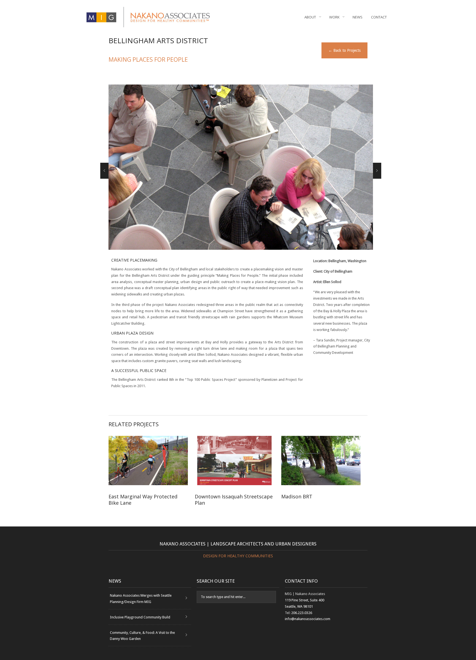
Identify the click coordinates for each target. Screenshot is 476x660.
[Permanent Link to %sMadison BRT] (321, 460)
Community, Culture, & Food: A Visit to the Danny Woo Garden (142, 636)
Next (377, 171)
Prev (104, 171)
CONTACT (379, 17)
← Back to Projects (344, 50)
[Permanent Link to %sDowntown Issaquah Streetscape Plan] (234, 460)
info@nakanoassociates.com (307, 619)
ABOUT (310, 17)
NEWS (358, 17)
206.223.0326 (301, 613)
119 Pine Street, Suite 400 (304, 600)
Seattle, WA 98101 (299, 606)
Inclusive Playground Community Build (140, 617)
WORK (334, 17)
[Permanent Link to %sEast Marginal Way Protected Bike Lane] (148, 460)
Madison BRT (311, 499)
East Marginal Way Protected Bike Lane (143, 499)
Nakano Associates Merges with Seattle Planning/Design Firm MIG (141, 598)
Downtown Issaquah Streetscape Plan (234, 499)
